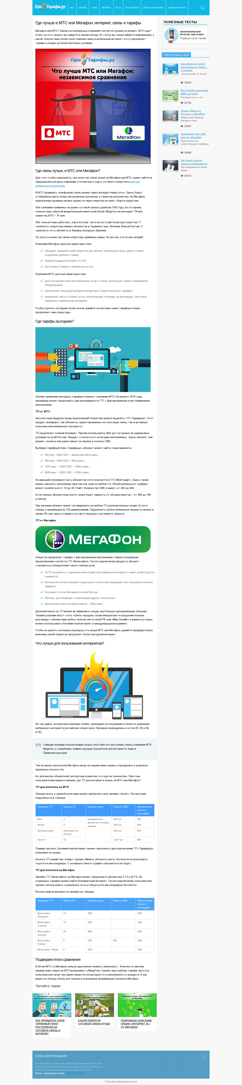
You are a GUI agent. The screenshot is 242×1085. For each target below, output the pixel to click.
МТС (72, 8)
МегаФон (106, 8)
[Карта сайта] (204, 1057)
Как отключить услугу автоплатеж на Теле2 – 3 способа (194, 67)
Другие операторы (153, 8)
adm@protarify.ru (75, 1073)
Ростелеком (132, 8)
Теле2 (94, 8)
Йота (118, 8)
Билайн (83, 8)
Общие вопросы (177, 8)
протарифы (50, 7)
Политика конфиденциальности (121, 1081)
